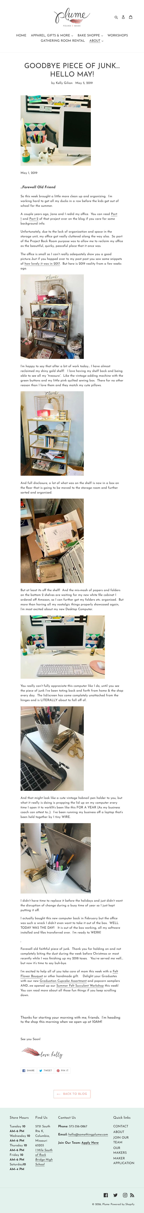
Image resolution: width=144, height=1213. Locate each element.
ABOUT (118, 1132)
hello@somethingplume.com (88, 1134)
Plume (106, 1204)
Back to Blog (74, 1094)
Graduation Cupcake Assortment (63, 981)
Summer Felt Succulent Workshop (80, 985)
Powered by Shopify (122, 1204)
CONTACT (120, 1126)
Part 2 (33, 219)
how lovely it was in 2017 (42, 263)
